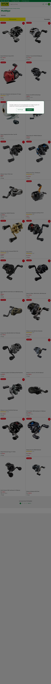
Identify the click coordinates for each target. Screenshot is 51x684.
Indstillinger (20, 109)
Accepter (29, 109)
